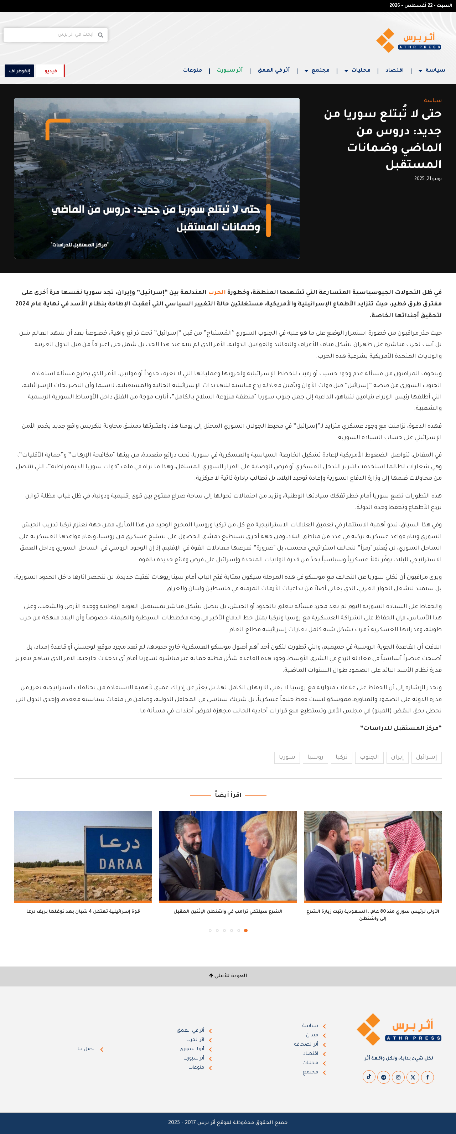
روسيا (315, 757)
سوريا (287, 757)
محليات (361, 71)
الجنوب (369, 757)
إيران (397, 757)
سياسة (435, 71)
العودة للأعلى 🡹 (228, 976)
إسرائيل (426, 757)
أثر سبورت (230, 71)
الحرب (217, 293)
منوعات (192, 71)
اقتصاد (394, 71)
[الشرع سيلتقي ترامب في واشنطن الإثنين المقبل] (228, 857)
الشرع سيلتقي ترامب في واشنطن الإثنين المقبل (228, 911)
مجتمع (321, 71)
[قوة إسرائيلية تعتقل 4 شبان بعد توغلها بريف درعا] (83, 857)
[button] (24, 871)
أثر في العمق (274, 71)
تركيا (342, 757)
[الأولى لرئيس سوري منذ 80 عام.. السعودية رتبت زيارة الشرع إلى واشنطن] (373, 857)
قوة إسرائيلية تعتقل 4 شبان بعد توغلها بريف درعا (83, 911)
